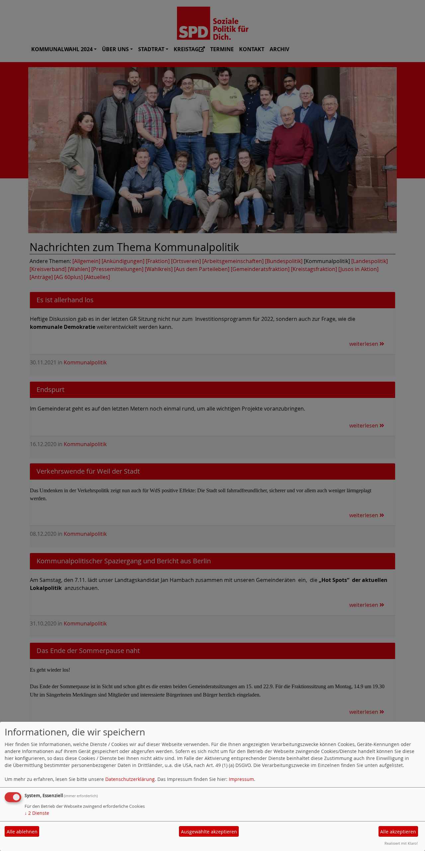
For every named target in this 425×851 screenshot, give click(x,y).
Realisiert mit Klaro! (401, 843)
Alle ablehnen (22, 831)
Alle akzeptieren (398, 831)
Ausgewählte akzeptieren (209, 831)
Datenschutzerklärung (130, 779)
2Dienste (37, 813)
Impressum (241, 779)
